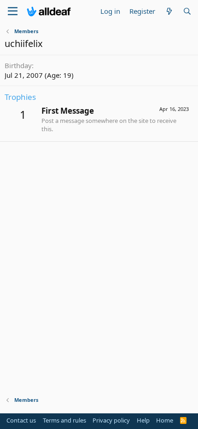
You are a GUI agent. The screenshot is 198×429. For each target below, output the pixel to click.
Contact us (21, 420)
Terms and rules (64, 420)
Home (164, 420)
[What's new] (169, 11)
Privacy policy (111, 420)
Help (143, 420)
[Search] (187, 11)
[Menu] (12, 11)
